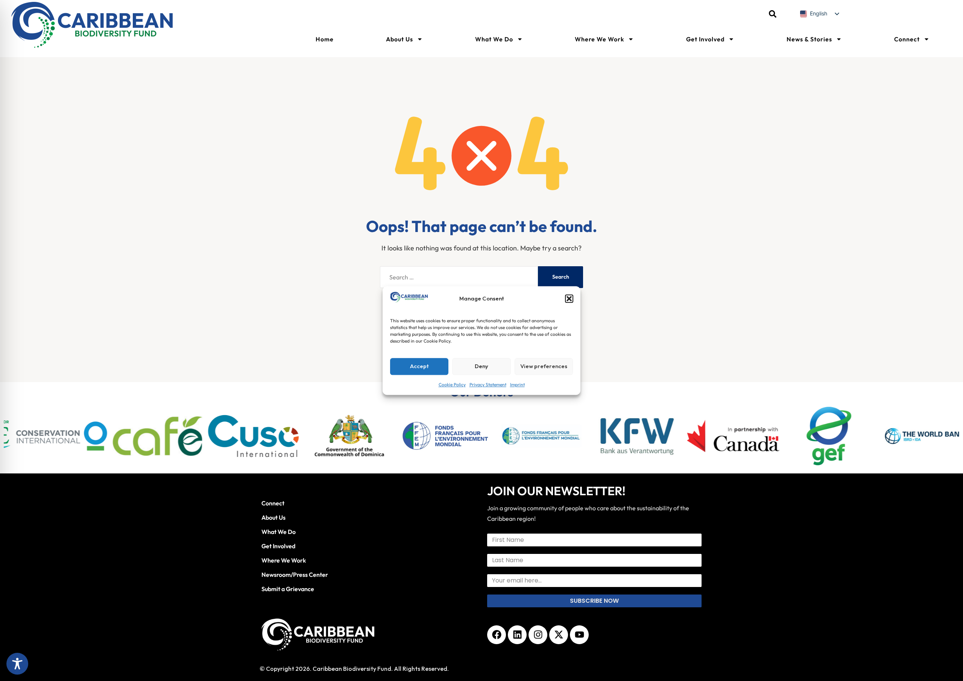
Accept (419, 366)
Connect (907, 39)
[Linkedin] (517, 634)
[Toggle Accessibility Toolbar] (17, 663)
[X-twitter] (558, 634)
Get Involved (705, 39)
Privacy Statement (487, 384)
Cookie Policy (452, 384)
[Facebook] (496, 634)
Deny (481, 366)
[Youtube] (579, 634)
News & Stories (809, 39)
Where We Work (599, 39)
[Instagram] (538, 634)
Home (325, 39)
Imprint (517, 384)
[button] (569, 298)
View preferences (543, 366)
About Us (399, 39)
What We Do (494, 39)
